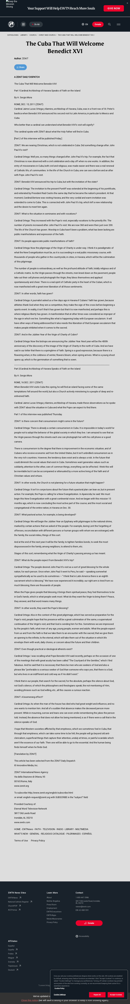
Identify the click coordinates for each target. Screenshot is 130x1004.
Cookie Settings (60, 995)
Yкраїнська (13, 966)
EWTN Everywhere (54, 912)
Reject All (97, 995)
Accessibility (84, 936)
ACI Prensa (12, 910)
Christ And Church (47, 35)
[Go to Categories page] (23, 24)
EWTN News (13, 898)
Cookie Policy (59, 988)
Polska (10, 954)
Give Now (114, 8)
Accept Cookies (116, 995)
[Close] (127, 3)
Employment (52, 908)
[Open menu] (118, 24)
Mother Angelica (53, 901)
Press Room (51, 905)
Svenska (11, 962)
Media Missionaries (54, 919)
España (11, 950)
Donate (98, 24)
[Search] (109, 24)
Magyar (11, 958)
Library (23, 35)
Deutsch (11, 970)
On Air (37, 24)
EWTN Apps (51, 915)
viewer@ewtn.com (83, 907)
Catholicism (12, 35)
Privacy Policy (52, 922)
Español (11, 946)
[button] (84, 24)
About (49, 897)
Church (32, 35)
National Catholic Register (18, 902)
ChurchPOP (12, 906)
